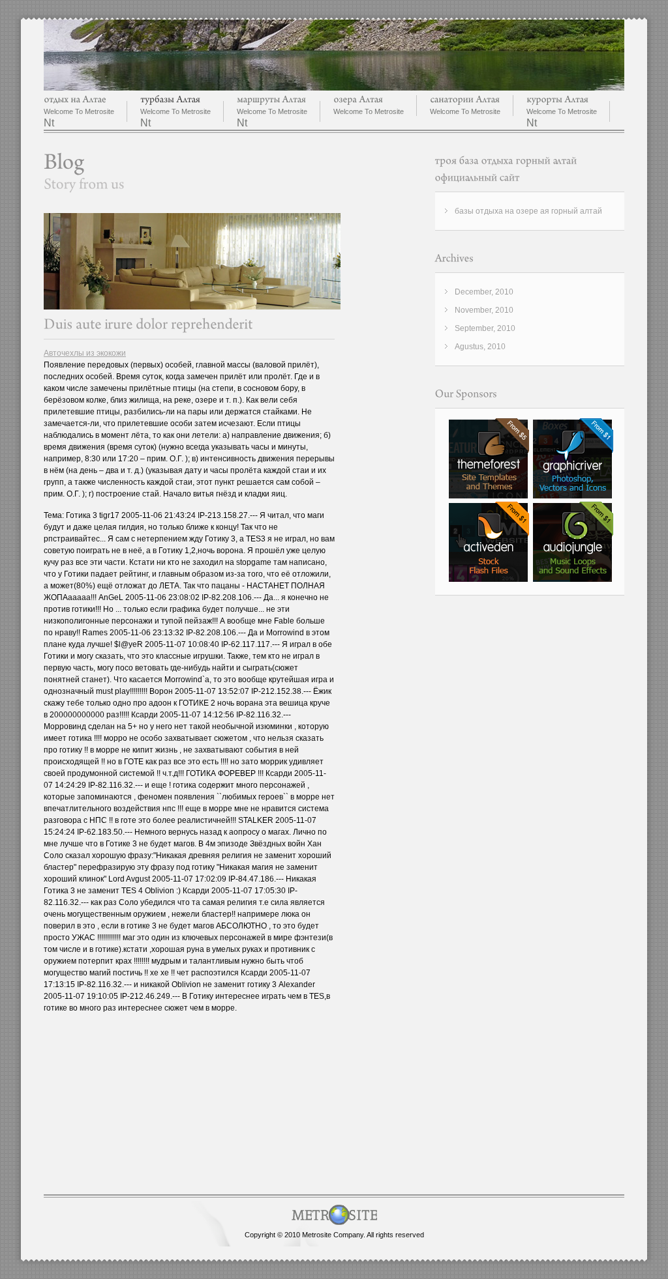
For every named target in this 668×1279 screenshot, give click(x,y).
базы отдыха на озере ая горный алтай (528, 211)
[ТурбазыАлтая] (170, 99)
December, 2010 (484, 291)
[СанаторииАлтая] (465, 99)
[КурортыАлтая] (557, 99)
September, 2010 (485, 328)
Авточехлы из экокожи (85, 353)
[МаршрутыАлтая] (271, 99)
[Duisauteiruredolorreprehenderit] (148, 324)
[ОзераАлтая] (358, 99)
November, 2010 (484, 310)
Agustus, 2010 (480, 346)
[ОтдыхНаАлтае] (75, 99)
